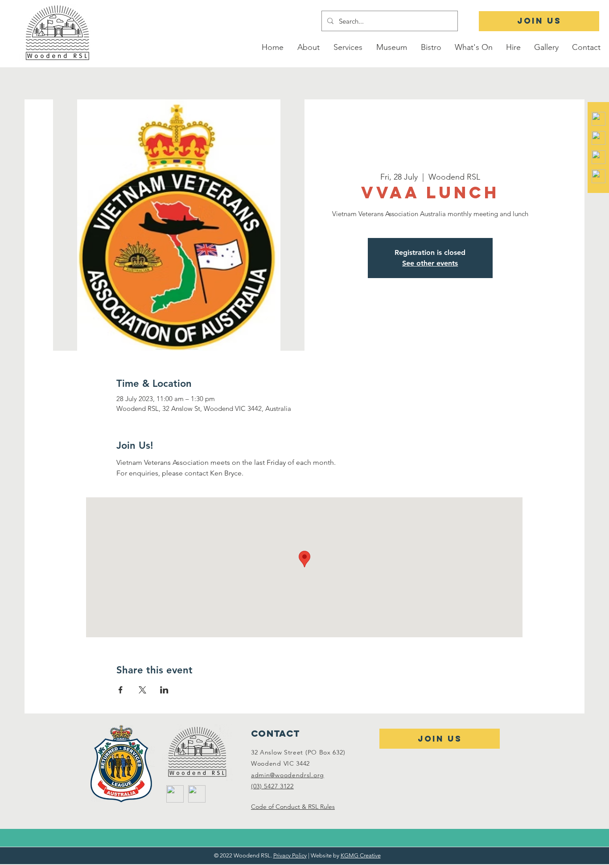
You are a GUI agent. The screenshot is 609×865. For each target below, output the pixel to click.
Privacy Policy (290, 855)
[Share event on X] (142, 689)
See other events (430, 263)
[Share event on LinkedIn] (164, 689)
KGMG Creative (361, 855)
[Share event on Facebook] (120, 689)
